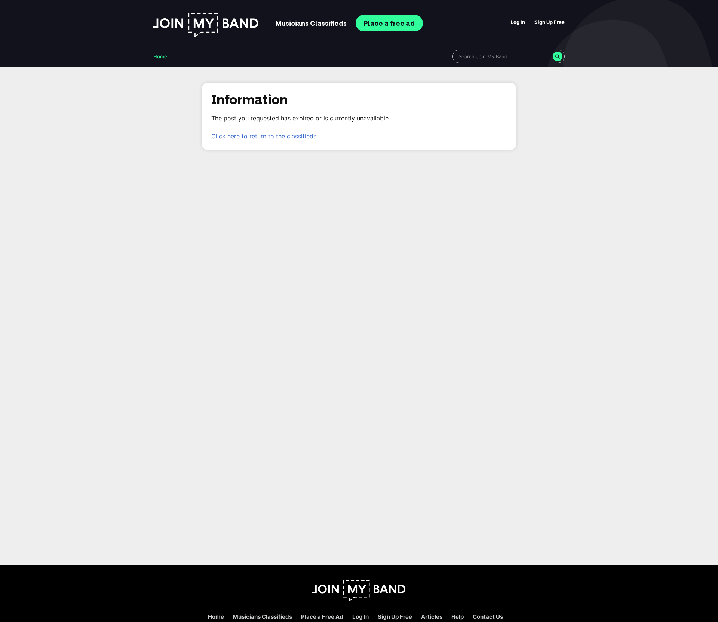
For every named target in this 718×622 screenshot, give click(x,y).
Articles (431, 616)
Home (160, 56)
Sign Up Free (549, 22)
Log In (518, 22)
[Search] (557, 56)
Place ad (389, 23)
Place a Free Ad (322, 616)
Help (457, 616)
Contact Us (488, 616)
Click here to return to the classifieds (263, 136)
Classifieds (311, 23)
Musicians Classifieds (262, 616)
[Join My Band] (359, 599)
